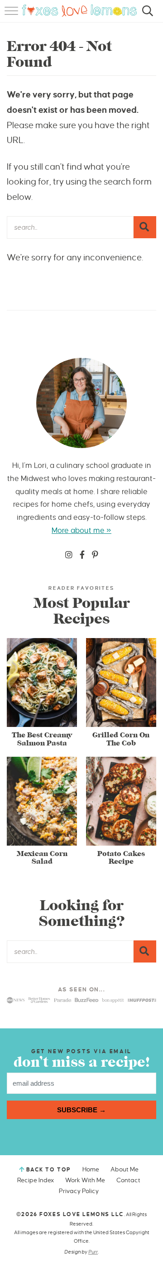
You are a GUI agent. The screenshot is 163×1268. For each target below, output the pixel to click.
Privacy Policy (79, 1191)
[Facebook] (82, 555)
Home (90, 1169)
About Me (124, 1169)
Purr (93, 1251)
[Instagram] (68, 555)
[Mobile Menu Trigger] (12, 16)
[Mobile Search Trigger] (146, 16)
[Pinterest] (95, 555)
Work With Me (85, 1180)
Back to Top (48, 1170)
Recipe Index (35, 1180)
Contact (128, 1180)
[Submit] (145, 227)
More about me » (81, 531)
